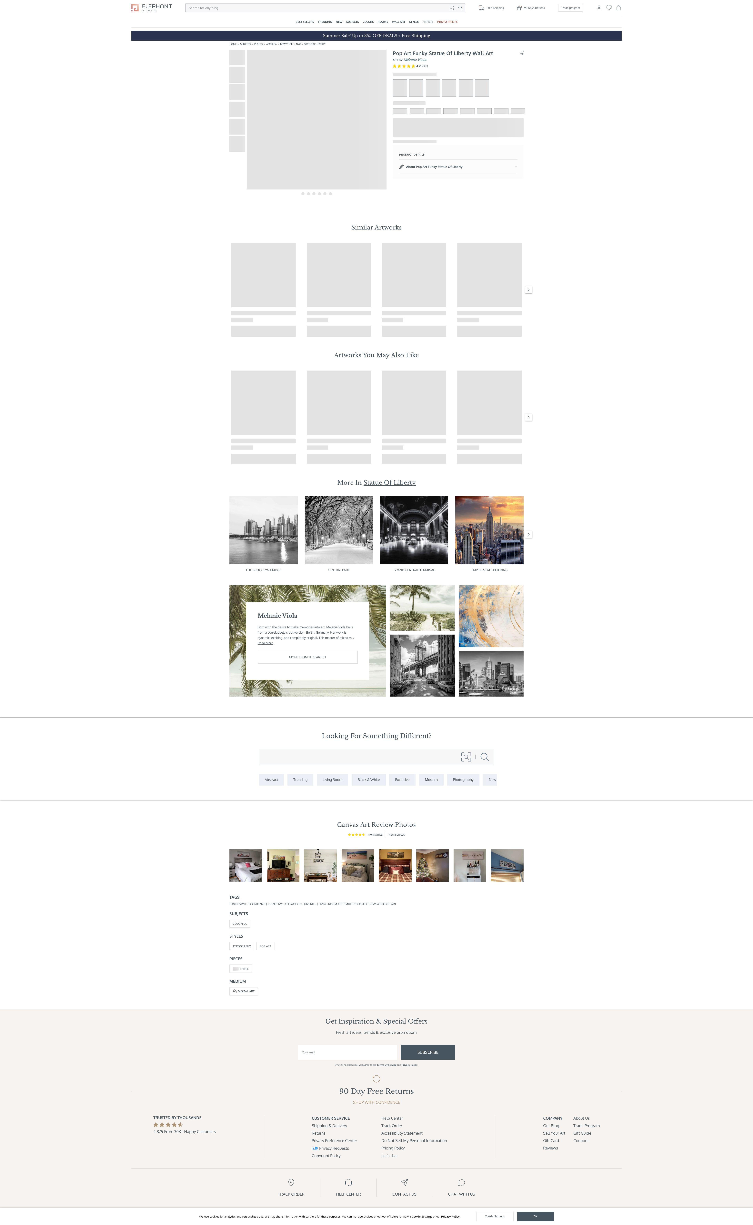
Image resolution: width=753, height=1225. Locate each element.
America (271, 44)
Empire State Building (489, 570)
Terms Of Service (387, 1064)
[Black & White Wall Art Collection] (369, 780)
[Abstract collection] (271, 780)
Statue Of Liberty (315, 44)
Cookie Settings (422, 1216)
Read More (265, 643)
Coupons (581, 1140)
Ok (535, 1216)
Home (233, 44)
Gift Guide (582, 1133)
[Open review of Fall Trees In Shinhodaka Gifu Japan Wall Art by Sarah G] (283, 865)
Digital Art (246, 991)
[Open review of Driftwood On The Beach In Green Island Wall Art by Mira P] (358, 865)
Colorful (240, 923)
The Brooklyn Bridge (263, 570)
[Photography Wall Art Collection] (463, 780)
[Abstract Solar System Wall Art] (491, 616)
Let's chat (389, 1155)
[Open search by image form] (451, 8)
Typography (242, 946)
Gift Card (551, 1140)
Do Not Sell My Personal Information (414, 1140)
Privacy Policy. (410, 1064)
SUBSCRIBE (427, 1052)
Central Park (339, 570)
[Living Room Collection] (332, 780)
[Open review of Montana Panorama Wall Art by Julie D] (395, 865)
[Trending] (300, 780)
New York (286, 44)
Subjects (245, 44)
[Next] (528, 289)
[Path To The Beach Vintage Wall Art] (422, 608)
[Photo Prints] (492, 780)
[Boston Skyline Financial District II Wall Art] (491, 674)
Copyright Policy (326, 1155)
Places (258, 44)
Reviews (550, 1147)
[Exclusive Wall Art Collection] (402, 780)
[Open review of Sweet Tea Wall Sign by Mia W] (320, 865)
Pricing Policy (393, 1147)
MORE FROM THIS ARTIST (307, 657)
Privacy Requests (334, 1148)
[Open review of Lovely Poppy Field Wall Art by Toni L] (245, 865)
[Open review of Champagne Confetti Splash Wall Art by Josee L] (470, 865)
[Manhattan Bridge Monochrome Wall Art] (422, 666)
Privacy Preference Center (334, 1140)
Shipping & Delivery (329, 1125)
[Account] (599, 10)
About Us (581, 1118)
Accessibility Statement (402, 1133)
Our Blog (551, 1125)
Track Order (391, 1125)
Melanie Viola (415, 60)
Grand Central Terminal (414, 570)
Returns (319, 1133)
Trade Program (586, 1125)
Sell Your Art (554, 1133)
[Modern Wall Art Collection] (431, 780)
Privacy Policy (450, 1216)
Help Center (392, 1118)
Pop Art (265, 946)
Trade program (570, 7)
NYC (298, 44)
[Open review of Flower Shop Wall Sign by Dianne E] (507, 865)
